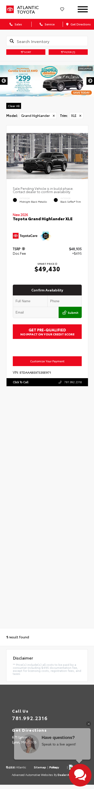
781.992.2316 (72, 382)
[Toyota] (10, 9)
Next (90, 81)
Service (49, 24)
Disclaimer (85, 68)
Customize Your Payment (47, 361)
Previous (4, 81)
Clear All (14, 106)
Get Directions (80, 24)
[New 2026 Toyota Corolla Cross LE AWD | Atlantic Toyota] (47, 81)
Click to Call (20, 382)
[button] (84, 155)
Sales (18, 24)
